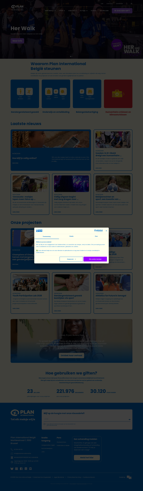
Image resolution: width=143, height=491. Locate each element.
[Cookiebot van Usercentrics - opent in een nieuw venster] (95, 230)
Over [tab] (96, 236)
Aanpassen (70, 259)
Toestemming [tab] (47, 236)
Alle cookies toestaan (95, 259)
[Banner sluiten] (106, 230)
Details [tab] (72, 236)
